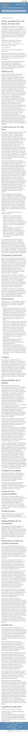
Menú (23, 1)
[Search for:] (14, 11)
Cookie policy (18, 730)
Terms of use (10, 730)
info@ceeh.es (4, 51)
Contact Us (25, 730)
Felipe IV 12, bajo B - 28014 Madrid (14, 723)
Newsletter (14, 728)
